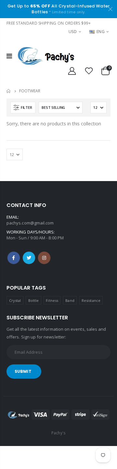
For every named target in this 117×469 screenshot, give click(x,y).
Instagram (44, 257)
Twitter (28, 257)
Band (69, 300)
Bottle (33, 300)
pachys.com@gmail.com (30, 223)
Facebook (13, 257)
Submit (23, 371)
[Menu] (9, 55)
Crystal (15, 300)
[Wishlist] (89, 71)
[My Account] (72, 71)
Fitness (52, 300)
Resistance (91, 300)
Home (8, 91)
